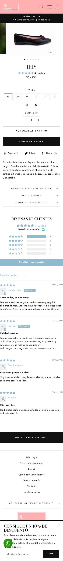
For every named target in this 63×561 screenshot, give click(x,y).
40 (54, 96)
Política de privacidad (31, 463)
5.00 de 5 (40, 225)
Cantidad (31, 113)
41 (26, 105)
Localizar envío (31, 492)
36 (17, 96)
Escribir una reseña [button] (31, 262)
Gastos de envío (31, 480)
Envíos (31, 469)
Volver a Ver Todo (34, 437)
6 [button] (39, 60)
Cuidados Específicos (31, 202)
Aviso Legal (32, 457)
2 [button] (28, 60)
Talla (31, 90)
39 (45, 96)
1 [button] (25, 59)
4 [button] (33, 60)
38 (36, 96)
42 (36, 105)
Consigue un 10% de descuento (31, 503)
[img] (7, 285)
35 (8, 96)
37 (27, 96)
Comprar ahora (31, 141)
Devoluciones (31, 195)
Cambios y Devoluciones (31, 474)
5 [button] (36, 60)
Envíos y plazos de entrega (31, 188)
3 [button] (30, 60)
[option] (31, 18)
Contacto (31, 486)
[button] (26, 73)
